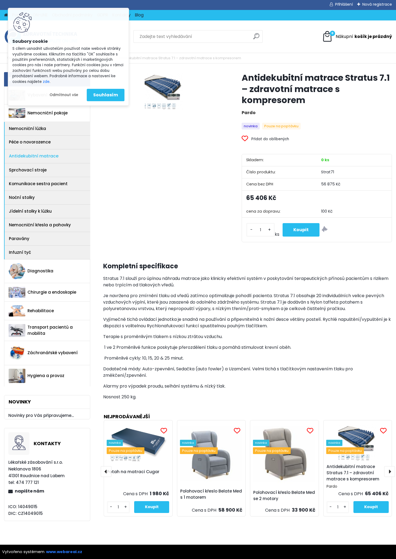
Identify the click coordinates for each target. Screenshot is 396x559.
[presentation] (106, 471)
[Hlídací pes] (325, 230)
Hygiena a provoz (45, 375)
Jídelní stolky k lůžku (30, 211)
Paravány (19, 238)
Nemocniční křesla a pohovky (40, 225)
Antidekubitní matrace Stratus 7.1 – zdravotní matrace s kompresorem (352, 473)
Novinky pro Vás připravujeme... (41, 415)
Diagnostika (40, 271)
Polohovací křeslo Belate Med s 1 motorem (211, 494)
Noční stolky (22, 197)
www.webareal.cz (64, 551)
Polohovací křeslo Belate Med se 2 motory (284, 495)
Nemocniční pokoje (47, 113)
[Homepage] (6, 15)
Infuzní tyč (20, 252)
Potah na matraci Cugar (133, 471)
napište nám (29, 491)
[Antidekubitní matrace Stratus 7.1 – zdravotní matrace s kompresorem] (164, 91)
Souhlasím (105, 95)
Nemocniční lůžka (27, 128)
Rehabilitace (40, 311)
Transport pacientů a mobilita (50, 330)
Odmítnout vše (64, 94)
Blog (139, 15)
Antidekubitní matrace (33, 156)
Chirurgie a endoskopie (51, 292)
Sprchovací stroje (28, 170)
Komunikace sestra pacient (38, 184)
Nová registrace (377, 4)
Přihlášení (344, 4)
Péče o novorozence (30, 142)
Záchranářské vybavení (52, 353)
